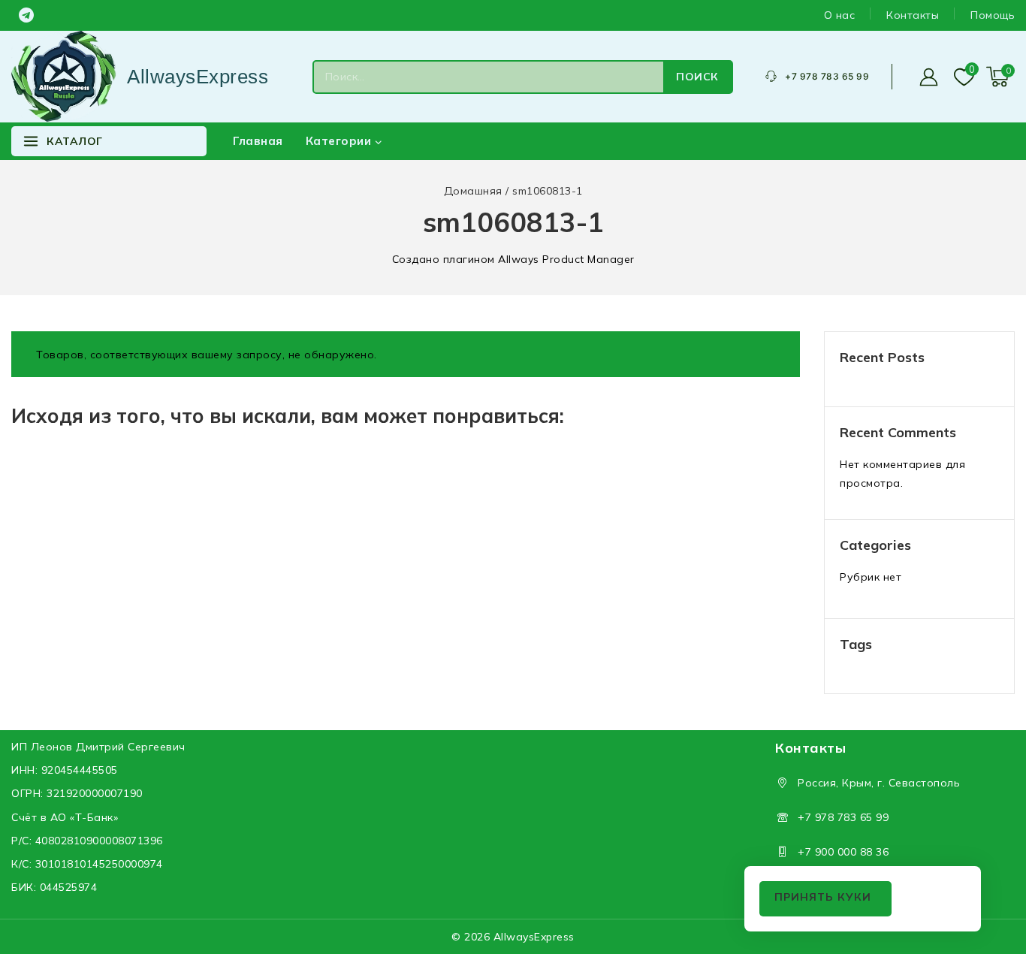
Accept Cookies (825, 898)
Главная (258, 141)
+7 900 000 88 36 (843, 852)
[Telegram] (26, 15)
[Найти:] (489, 77)
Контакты (912, 15)
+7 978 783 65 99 (843, 817)
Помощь (992, 15)
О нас (840, 15)
